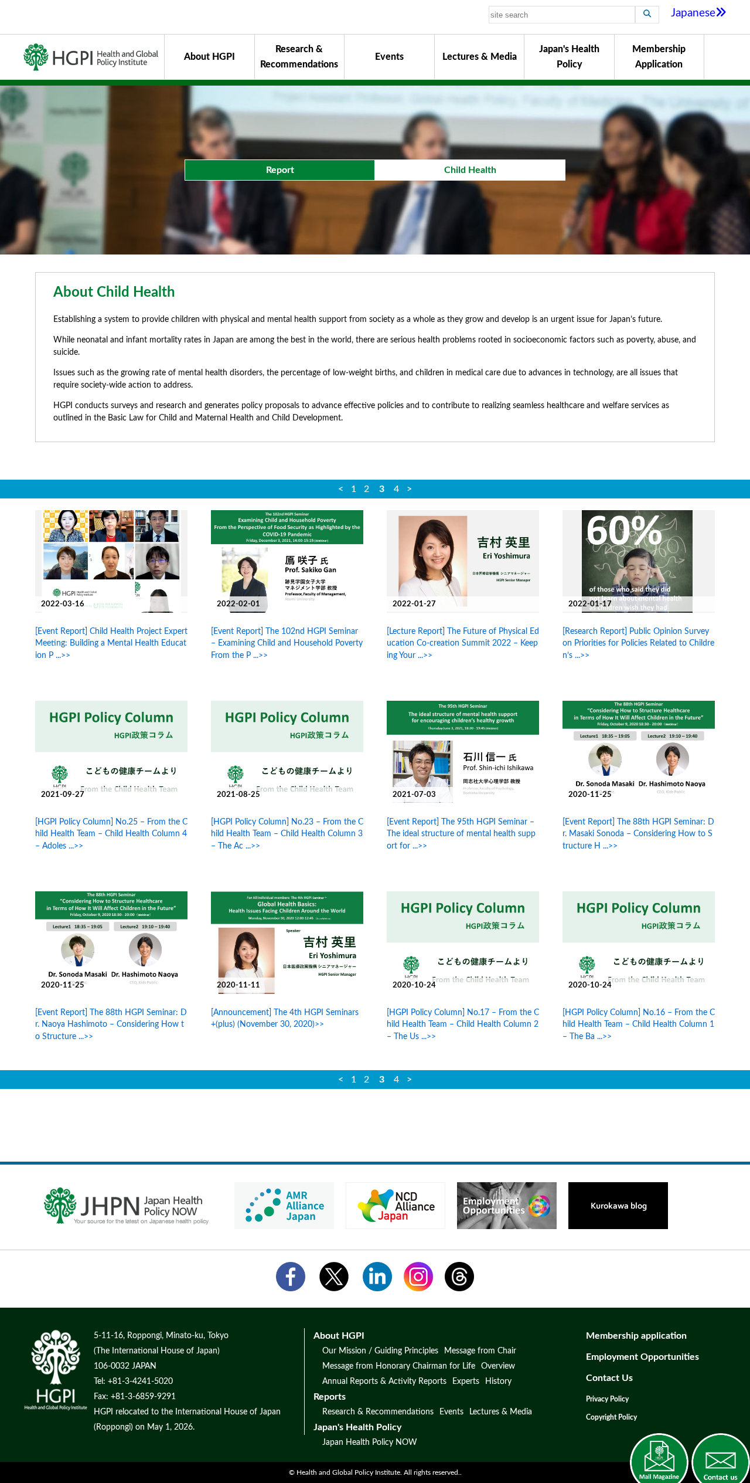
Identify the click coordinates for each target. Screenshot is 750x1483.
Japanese (693, 13)
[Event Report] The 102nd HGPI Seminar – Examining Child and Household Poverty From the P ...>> (287, 643)
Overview (498, 1366)
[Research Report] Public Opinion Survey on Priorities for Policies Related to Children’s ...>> (638, 643)
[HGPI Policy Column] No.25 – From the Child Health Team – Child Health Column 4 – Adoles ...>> (111, 833)
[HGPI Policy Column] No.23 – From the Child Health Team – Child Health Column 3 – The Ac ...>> (287, 833)
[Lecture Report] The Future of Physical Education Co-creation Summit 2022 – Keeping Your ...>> (463, 643)
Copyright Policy (611, 1417)
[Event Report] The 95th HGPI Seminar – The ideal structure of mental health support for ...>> (461, 833)
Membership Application (659, 57)
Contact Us (609, 1378)
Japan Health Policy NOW (369, 1442)
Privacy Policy (607, 1399)
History (498, 1381)
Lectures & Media (479, 57)
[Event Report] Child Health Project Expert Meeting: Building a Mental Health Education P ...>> (111, 643)
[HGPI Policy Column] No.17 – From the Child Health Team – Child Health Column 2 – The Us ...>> (463, 1024)
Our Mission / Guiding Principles (380, 1351)
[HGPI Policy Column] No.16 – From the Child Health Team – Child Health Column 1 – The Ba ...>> (638, 1024)
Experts (465, 1381)
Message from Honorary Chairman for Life (398, 1366)
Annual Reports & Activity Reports (384, 1381)
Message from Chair (480, 1351)
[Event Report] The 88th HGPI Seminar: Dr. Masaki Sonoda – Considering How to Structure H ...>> (638, 833)
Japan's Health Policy (569, 57)
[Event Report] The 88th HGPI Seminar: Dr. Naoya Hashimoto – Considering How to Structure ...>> (111, 1024)
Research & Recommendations (299, 57)
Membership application (636, 1336)
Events (389, 57)
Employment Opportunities (642, 1357)
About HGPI (209, 57)
